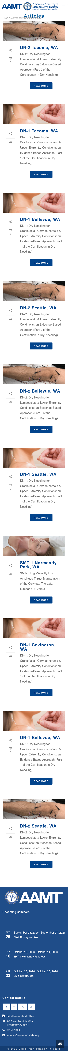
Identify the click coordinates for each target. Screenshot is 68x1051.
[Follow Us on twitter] (22, 1007)
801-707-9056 (13, 1029)
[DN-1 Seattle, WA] (34, 458)
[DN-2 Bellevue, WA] (34, 374)
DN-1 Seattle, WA (38, 474)
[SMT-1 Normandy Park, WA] (34, 546)
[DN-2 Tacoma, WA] (34, 31)
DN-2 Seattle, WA (38, 308)
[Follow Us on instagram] (14, 1007)
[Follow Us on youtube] (31, 1007)
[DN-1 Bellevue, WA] (34, 203)
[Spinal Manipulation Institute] (34, 8)
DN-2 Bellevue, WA (40, 391)
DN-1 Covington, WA (37, 647)
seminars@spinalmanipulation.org (23, 1035)
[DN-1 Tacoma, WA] (34, 114)
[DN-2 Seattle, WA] (34, 291)
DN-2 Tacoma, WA (39, 47)
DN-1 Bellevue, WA (40, 219)
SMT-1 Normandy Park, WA (38, 565)
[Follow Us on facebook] (6, 1007)
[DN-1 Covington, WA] (34, 628)
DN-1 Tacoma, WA (39, 131)
